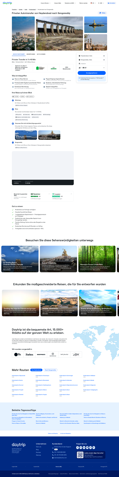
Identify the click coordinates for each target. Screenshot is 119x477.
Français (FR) (81, 466)
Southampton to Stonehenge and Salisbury (95, 423)
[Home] (7, 3)
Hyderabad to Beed (64, 389)
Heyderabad (32, 9)
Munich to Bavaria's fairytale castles (69, 421)
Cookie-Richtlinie (64, 473)
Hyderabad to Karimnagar (66, 375)
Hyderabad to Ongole (41, 394)
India (26, 9)
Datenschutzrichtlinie (74, 473)
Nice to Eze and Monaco (42, 421)
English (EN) (14, 466)
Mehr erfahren (7, 269)
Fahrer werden (83, 3)
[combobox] (92, 56)
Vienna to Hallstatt (40, 423)
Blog (37, 449)
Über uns (38, 446)
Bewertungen (31, 54)
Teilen (104, 13)
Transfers (14, 9)
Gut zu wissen (41, 54)
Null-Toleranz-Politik (102, 473)
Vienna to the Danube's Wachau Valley (69, 423)
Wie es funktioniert (19, 54)
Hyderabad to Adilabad (89, 375)
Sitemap (38, 455)
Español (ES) (36, 466)
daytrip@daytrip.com (60, 457)
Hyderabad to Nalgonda (89, 385)
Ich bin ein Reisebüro (65, 433)
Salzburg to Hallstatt (65, 417)
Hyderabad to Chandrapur (42, 375)
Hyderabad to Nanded (17, 394)
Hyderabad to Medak (88, 380)
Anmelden (112, 3)
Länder (21, 9)
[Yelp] (93, 447)
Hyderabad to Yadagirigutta (90, 389)
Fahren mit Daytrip (53, 433)
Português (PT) (104, 466)
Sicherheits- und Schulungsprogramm (88, 473)
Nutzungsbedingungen (53, 473)
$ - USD (100, 3)
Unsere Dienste (45, 3)
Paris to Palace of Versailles (19, 423)
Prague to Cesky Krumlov (18, 421)
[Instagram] (80, 447)
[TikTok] (90, 447)
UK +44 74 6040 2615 (60, 455)
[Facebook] (77, 447)
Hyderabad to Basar (65, 394)
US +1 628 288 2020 (60, 452)
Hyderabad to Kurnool (17, 385)
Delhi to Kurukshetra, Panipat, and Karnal (46, 417)
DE (93, 3)
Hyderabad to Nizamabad (42, 380)
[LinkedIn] (84, 447)
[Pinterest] (87, 447)
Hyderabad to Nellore (41, 389)
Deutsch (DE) (59, 466)
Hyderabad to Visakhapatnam (43, 385)
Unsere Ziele (57, 3)
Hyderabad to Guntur (17, 380)
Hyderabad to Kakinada (66, 380)
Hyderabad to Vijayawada (18, 375)
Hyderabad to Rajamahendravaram (69, 385)
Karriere (38, 452)
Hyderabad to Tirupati (17, 389)
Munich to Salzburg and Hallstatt (92, 421)
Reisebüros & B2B (69, 3)
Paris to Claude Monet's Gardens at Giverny (95, 417)
